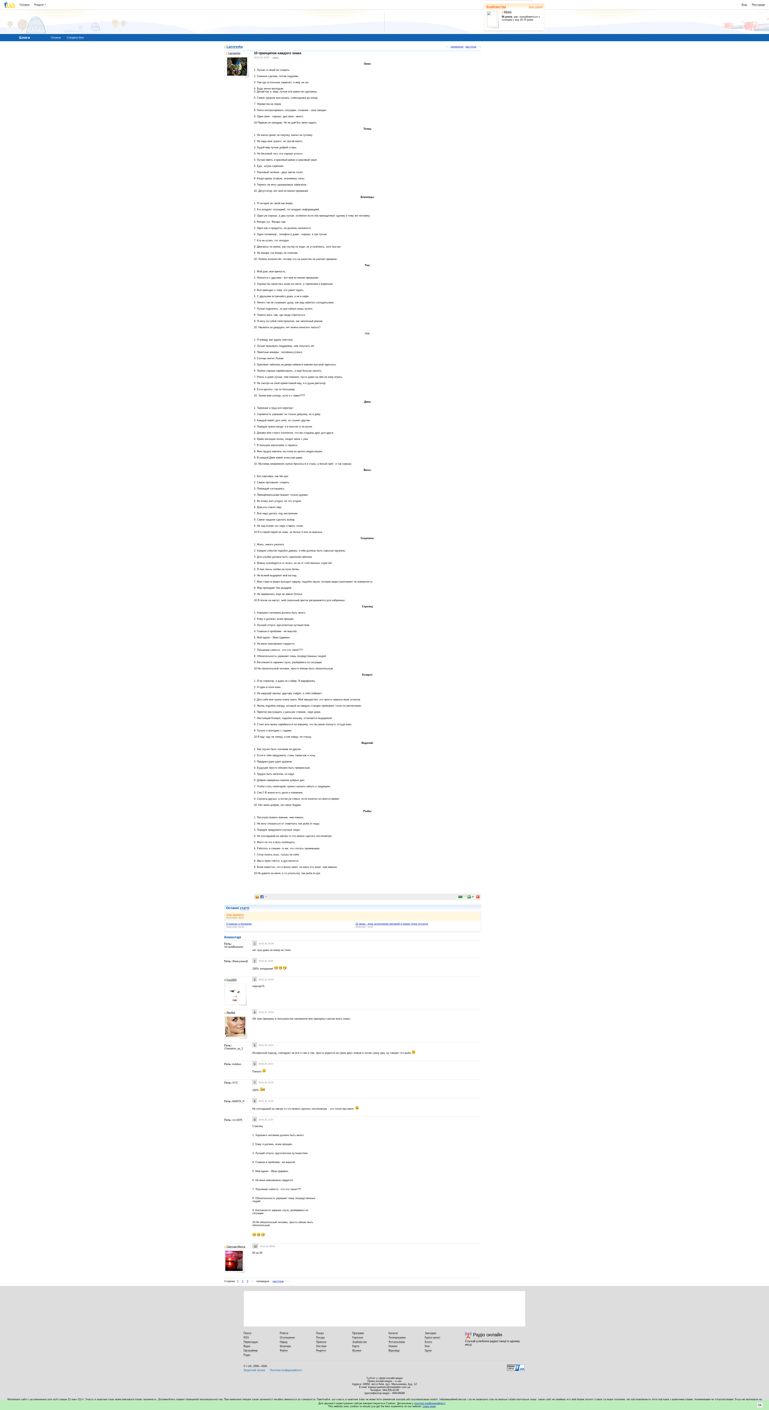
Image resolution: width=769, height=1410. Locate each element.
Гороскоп (357, 1337)
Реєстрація (758, 4)
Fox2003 (231, 979)
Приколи (321, 1341)
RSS (246, 1337)
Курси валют (432, 1337)
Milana (507, 11)
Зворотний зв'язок (254, 1370)
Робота (284, 1333)
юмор (275, 57)
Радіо (247, 1354)
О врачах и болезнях (239, 923)
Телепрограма (397, 1337)
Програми (358, 1333)
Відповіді (394, 1350)
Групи (428, 1350)
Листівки (321, 1346)
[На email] (257, 896)
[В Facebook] (262, 896)
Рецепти (321, 1350)
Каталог (393, 1333)
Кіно (427, 1346)
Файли (284, 1350)
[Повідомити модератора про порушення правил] (478, 896)
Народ (283, 1341)
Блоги (428, 1341)
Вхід (744, 4)
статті (244, 908)
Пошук (320, 1333)
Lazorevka (234, 47)
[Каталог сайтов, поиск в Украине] (516, 1366)
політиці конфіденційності (429, 1403)
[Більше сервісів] (266, 897)
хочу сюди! (536, 6)
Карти (355, 1346)
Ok (760, 1405)
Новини (393, 1346)
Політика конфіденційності (286, 1370)
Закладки (430, 1333)
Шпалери (285, 1346)
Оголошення (287, 1337)
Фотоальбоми (397, 1341)
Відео (247, 1346)
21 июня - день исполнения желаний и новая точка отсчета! (391, 923)
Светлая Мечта (235, 1246)
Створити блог (75, 37)
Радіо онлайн (487, 1334)
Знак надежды (235, 914)
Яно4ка (230, 1012)
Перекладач (251, 1341)
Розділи (39, 4)
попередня (457, 46)
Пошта (247, 1333)
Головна (24, 4)
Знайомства (496, 7)
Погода (320, 1337)
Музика (356, 1350)
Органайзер (251, 1350)
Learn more (429, 1406)
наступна (470, 46)
